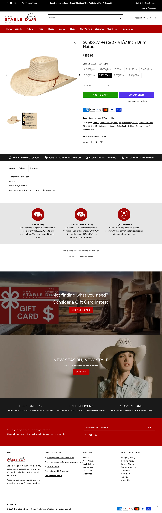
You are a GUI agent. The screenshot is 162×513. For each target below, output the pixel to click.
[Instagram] (15, 3)
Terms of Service (128, 467)
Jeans (62, 29)
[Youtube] (10, 3)
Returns (33, 168)
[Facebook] (6, 3)
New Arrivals (86, 29)
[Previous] (45, 6)
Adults (30, 29)
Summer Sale (115, 126)
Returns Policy (127, 461)
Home (9, 29)
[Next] (117, 6)
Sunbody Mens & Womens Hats (102, 118)
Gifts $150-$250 (90, 126)
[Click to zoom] (75, 43)
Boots (51, 29)
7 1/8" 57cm (131, 69)
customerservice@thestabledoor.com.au (65, 462)
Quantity (87, 85)
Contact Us (128, 29)
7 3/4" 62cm (134, 75)
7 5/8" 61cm (119, 75)
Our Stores (112, 29)
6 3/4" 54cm (90, 69)
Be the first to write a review (81, 256)
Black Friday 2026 (130, 123)
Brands (18, 29)
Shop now (81, 371)
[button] (81, 256)
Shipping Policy (128, 457)
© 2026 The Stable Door (18, 509)
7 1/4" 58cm (146, 69)
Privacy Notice (127, 464)
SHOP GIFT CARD (81, 310)
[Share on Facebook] (92, 142)
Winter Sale (88, 467)
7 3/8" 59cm (89, 75)
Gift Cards (87, 470)
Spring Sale (103, 126)
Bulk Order (140, 3)
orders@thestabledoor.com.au (60, 457)
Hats (72, 29)
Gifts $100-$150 (146, 123)
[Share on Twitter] (96, 142)
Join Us (124, 477)
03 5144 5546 (53, 466)
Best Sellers (88, 464)
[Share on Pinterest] (101, 142)
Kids (41, 29)
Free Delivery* (151, 3)
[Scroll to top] (156, 506)
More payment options (136, 101)
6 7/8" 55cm (105, 69)
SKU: (85, 136)
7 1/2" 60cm (104, 75)
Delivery (22, 168)
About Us (125, 480)
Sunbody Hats (128, 126)
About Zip (125, 474)
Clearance (99, 29)
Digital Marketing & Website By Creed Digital (51, 509)
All (120, 123)
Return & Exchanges (148, 8)
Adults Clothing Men (109, 123)
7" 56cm (118, 69)
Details (11, 168)
